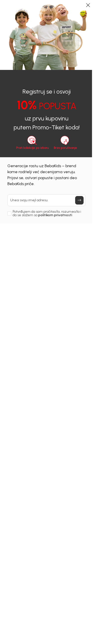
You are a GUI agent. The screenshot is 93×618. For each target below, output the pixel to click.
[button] (88, 5)
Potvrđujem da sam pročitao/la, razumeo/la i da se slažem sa (47, 213)
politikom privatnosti (55, 215)
